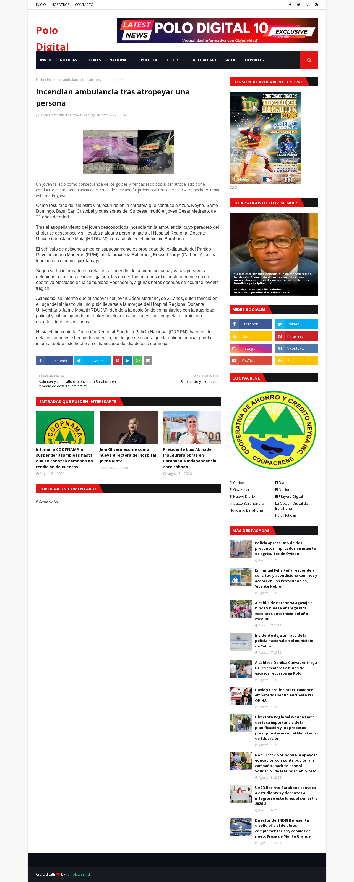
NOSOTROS (60, 4)
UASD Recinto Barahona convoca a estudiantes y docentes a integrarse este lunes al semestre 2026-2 (286, 795)
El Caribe (237, 482)
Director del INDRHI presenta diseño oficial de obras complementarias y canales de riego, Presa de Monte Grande (283, 828)
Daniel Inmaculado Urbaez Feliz (64, 115)
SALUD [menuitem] (231, 59)
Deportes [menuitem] (254, 59)
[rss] (251, 336)
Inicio (40, 79)
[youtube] (251, 360)
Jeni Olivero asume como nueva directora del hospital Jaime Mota (128, 455)
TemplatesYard (78, 874)
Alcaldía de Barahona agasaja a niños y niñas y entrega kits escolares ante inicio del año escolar (284, 611)
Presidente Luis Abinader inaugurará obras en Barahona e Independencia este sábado (189, 458)
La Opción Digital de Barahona (291, 506)
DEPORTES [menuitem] (175, 59)
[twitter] (298, 4)
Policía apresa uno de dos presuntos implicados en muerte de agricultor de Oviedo (285, 548)
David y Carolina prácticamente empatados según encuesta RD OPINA (284, 695)
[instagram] (307, 4)
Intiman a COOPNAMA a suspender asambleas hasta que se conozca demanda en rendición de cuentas (64, 458)
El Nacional (284, 489)
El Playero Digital (289, 496)
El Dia (279, 482)
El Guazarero (241, 489)
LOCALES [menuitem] (93, 59)
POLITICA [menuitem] (149, 59)
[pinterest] (315, 4)
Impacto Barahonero (247, 503)
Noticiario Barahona (246, 510)
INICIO (41, 4)
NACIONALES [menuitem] (121, 59)
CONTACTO (84, 4)
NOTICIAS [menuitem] (68, 59)
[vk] (296, 348)
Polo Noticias (286, 515)
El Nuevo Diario (242, 496)
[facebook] (290, 4)
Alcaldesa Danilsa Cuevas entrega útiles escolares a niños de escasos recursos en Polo (286, 668)
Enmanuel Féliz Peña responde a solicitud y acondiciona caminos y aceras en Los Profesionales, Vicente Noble (286, 578)
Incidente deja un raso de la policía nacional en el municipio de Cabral (284, 641)
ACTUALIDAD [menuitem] (204, 59)
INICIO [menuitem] (45, 59)
